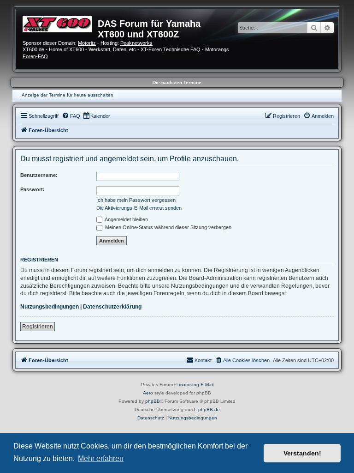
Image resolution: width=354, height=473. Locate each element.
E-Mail (207, 384)
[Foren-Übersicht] (60, 23)
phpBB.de (209, 409)
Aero (148, 392)
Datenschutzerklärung (112, 306)
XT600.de (33, 49)
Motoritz (87, 43)
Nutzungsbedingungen (49, 306)
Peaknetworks (136, 43)
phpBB (152, 401)
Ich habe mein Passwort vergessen (136, 200)
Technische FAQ (182, 49)
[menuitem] (71, 115)
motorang (189, 384)
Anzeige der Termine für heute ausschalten (67, 94)
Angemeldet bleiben (126, 219)
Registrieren (37, 326)
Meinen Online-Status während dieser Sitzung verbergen (167, 227)
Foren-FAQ (35, 56)
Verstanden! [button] (302, 453)
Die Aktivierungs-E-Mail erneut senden (139, 208)
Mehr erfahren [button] (101, 458)
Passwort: (32, 189)
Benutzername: (39, 175)
